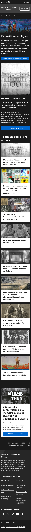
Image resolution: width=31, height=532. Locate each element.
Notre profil (5, 480)
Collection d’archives (7, 485)
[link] (5, 2)
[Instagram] (13, 514)
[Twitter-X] (8, 514)
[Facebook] (3, 514)
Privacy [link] (12, 522)
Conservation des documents (21, 493)
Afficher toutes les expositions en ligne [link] (15, 58)
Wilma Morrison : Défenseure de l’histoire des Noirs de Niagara (15, 216)
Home (2, 16)
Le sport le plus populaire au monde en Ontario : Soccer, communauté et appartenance (15, 189)
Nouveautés (20, 480)
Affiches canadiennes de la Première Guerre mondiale (14, 374)
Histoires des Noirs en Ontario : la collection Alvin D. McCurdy (14, 323)
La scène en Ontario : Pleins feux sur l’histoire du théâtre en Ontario (15, 268)
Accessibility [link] (5, 522)
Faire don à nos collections (21, 486)
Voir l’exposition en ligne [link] (15, 128)
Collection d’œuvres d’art (7, 491)
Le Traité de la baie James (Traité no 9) (14, 241)
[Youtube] (17, 514)
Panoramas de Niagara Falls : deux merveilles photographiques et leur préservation (15, 296)
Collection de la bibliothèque (6, 498)
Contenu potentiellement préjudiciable (21, 501)
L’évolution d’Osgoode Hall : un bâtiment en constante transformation (15, 105)
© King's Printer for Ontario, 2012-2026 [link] (13, 527)
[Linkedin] (22, 514)
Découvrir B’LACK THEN (15, 434)
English (26, 2)
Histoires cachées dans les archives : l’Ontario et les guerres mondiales (14, 349)
